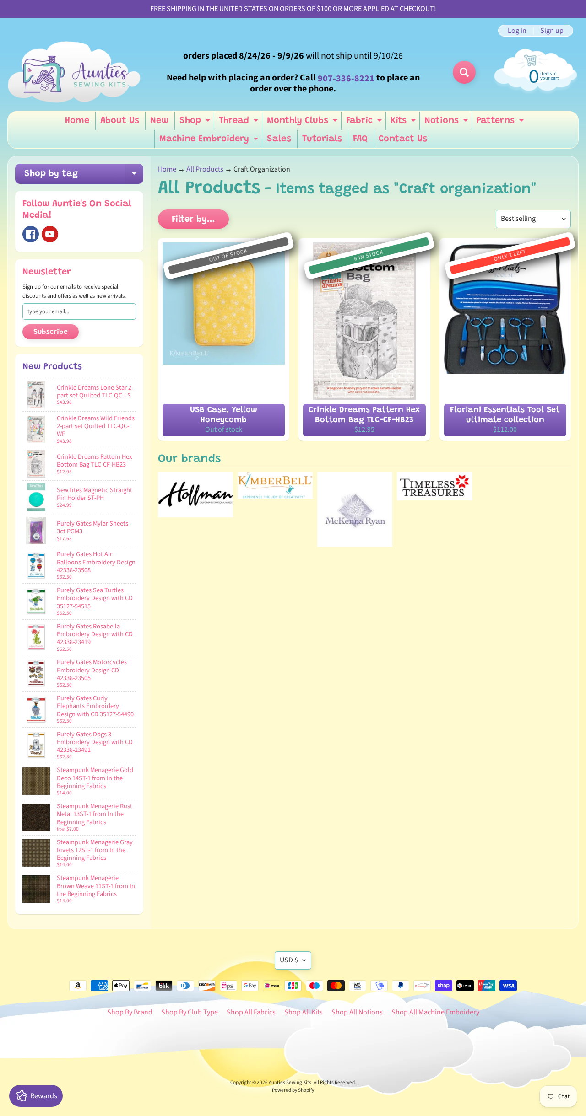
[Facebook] (30, 234)
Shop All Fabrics (251, 1012)
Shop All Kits (303, 1012)
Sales (279, 139)
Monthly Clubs (303, 123)
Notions (447, 123)
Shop (195, 123)
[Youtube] (50, 234)
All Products (204, 169)
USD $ (289, 960)
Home (77, 120)
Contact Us (403, 139)
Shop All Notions (357, 1012)
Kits (404, 123)
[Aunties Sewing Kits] (76, 72)
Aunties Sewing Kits (290, 1082)
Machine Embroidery (209, 141)
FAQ (360, 139)
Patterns (501, 123)
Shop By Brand (129, 1012)
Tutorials (322, 139)
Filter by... (193, 219)
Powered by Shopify (293, 1090)
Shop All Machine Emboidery (435, 1012)
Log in (517, 30)
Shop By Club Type (189, 1012)
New (159, 120)
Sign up (552, 30)
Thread (239, 123)
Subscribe (50, 332)
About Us (119, 120)
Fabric (365, 123)
